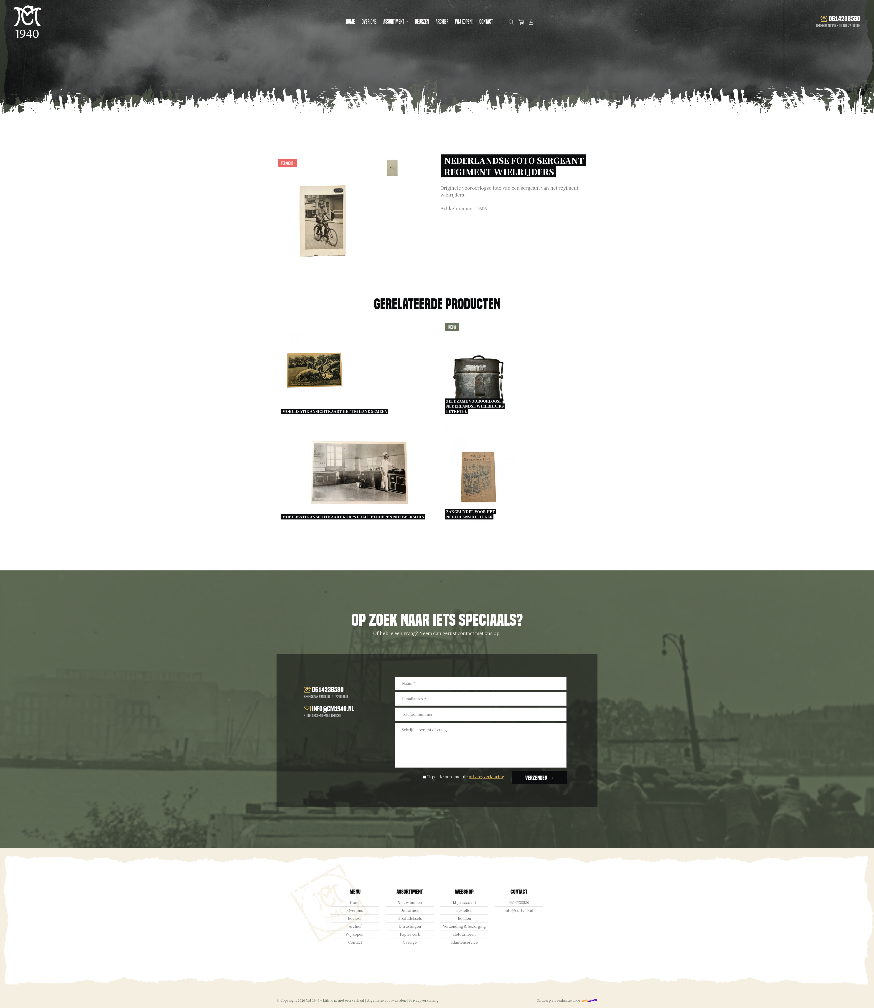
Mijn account (464, 902)
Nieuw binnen (409, 902)
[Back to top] (866, 1000)
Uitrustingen (410, 926)
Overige (410, 942)
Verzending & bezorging (464, 926)
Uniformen (409, 910)
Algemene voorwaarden (386, 1000)
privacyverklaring (486, 776)
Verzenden (536, 777)
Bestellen (464, 910)
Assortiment (393, 21)
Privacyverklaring (424, 1000)
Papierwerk (410, 934)
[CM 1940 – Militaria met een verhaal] (27, 21)
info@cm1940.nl (519, 910)
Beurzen (422, 21)
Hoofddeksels (409, 918)
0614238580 (519, 902)
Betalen (464, 918)
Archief (442, 21)
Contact (486, 21)
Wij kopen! (464, 21)
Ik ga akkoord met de (465, 776)
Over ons (369, 21)
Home (350, 21)
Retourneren (464, 934)
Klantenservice (464, 942)
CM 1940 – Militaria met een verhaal (335, 1000)
